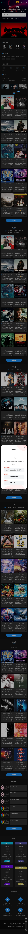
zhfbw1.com (14, 477)
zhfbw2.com (14, 483)
